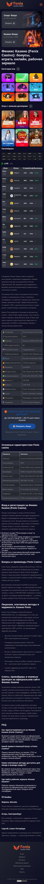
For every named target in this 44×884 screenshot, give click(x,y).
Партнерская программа (22, 866)
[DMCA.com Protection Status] (22, 881)
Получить (8, 23)
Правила (22, 857)
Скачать (22, 872)
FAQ (22, 869)
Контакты (22, 860)
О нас (22, 854)
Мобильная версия (22, 863)
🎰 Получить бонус (22, 426)
